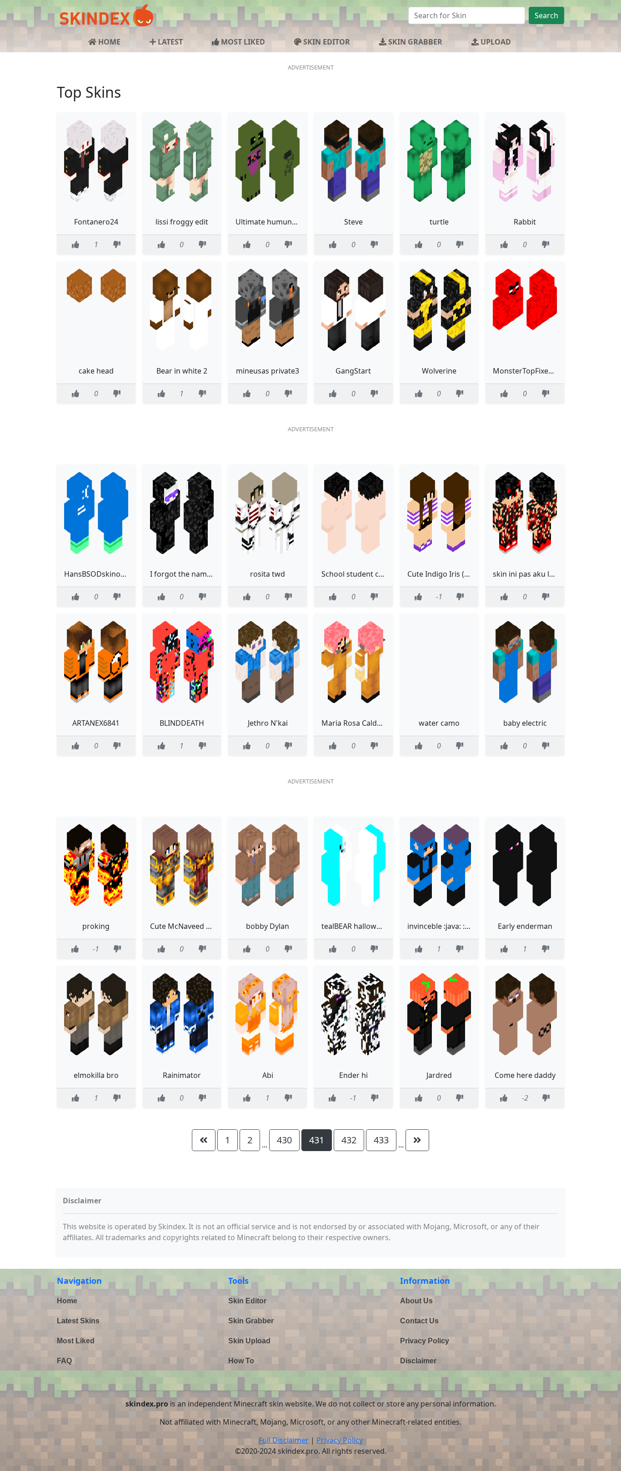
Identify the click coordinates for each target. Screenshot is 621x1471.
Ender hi (353, 1075)
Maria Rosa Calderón (357, 723)
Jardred (439, 1075)
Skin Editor (247, 1301)
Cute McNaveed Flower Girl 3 (199, 926)
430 (284, 1140)
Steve (353, 222)
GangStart (353, 371)
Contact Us (419, 1321)
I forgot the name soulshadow (202, 574)
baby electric (525, 723)
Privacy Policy (424, 1341)
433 (381, 1140)
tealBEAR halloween (355, 926)
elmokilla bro (96, 1075)
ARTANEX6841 (96, 723)
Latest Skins (78, 1321)
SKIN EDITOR (325, 42)
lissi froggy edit (181, 222)
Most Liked (76, 1341)
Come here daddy (525, 1075)
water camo (439, 723)
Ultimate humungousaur (278, 222)
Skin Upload (249, 1341)
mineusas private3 (267, 371)
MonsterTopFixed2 (525, 371)
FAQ (64, 1361)
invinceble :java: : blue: (445, 926)
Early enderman (525, 926)
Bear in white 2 (181, 371)
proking (96, 926)
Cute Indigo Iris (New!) (445, 574)
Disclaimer (418, 1361)
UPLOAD (495, 42)
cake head (96, 371)
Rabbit (525, 222)
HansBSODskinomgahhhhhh (113, 574)
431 (316, 1140)
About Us (416, 1301)
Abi (267, 1075)
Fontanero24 (96, 222)
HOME (108, 42)
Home (67, 1301)
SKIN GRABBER (414, 42)
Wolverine (439, 371)
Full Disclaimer (284, 1440)
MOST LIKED (242, 42)
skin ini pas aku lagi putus (537, 574)
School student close (357, 574)
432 (348, 1140)
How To (241, 1361)
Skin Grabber (251, 1321)
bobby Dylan (267, 926)
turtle (439, 222)
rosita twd (267, 574)
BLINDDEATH (182, 723)
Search (546, 15)
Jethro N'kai (268, 723)
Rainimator (182, 1075)
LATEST (169, 42)
